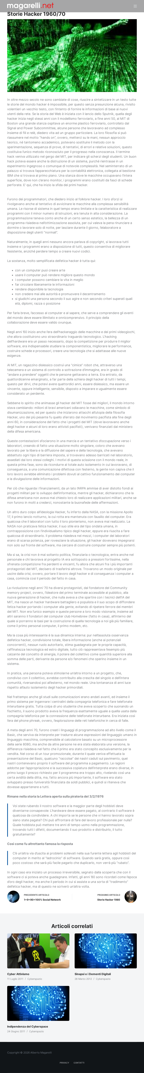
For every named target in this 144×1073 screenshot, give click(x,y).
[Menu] (135, 6)
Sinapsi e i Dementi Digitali (93, 974)
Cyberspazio (34, 978)
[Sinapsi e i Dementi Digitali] (106, 950)
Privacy (64, 1062)
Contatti (79, 1062)
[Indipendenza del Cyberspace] (38, 1003)
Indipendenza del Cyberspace (27, 1026)
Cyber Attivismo (18, 974)
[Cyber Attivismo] (38, 950)
